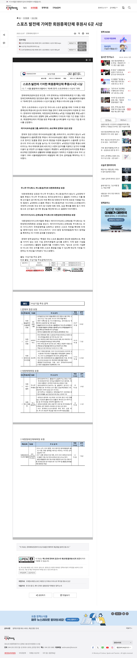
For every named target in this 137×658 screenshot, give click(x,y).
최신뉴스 (123, 120)
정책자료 (45, 7)
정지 (123, 613)
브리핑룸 (34, 7)
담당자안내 (31, 573)
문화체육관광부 (31, 33)
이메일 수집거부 (34, 653)
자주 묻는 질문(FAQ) (49, 653)
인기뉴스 (108, 120)
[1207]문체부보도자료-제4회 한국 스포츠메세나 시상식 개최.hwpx (41, 43)
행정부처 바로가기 (123, 647)
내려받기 (81, 43)
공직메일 (113, 8)
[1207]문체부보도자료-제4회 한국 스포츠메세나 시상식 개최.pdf (40, 50)
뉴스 (25, 7)
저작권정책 (23, 573)
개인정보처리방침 (10, 653)
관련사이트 (117, 642)
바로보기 (71, 43)
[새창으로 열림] (83, 33)
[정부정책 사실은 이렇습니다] (116, 48)
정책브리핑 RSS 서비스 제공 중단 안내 (26, 628)
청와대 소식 (102, 8)
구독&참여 (56, 7)
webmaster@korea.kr (69, 647)
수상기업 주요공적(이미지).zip (30, 46)
